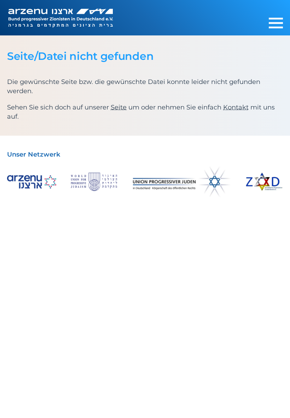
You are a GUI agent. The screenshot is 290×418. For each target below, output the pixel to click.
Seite (119, 107)
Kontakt (236, 107)
